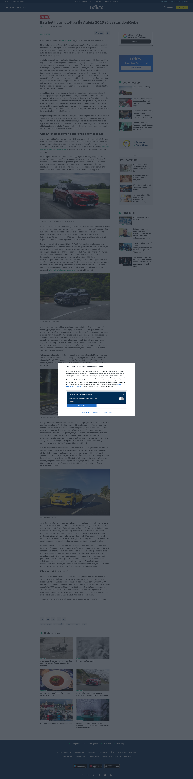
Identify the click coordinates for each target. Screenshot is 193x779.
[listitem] (95, 394)
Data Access (96, 412)
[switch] (121, 398)
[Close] (131, 367)
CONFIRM (82, 405)
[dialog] (96, 389)
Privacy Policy (108, 412)
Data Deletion (85, 412)
